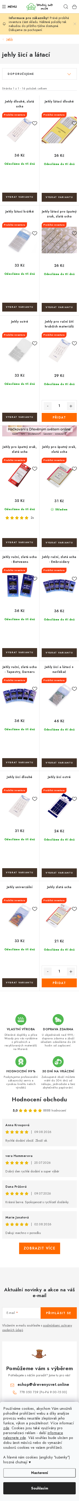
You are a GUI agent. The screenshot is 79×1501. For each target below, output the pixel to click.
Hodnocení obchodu (39, 1099)
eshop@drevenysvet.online (43, 1384)
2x (32, 517)
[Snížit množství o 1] (48, 406)
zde (6, 1428)
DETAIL (19, 197)
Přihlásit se (58, 1313)
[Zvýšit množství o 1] (71, 406)
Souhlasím (39, 1488)
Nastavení (39, 1472)
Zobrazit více (40, 1248)
